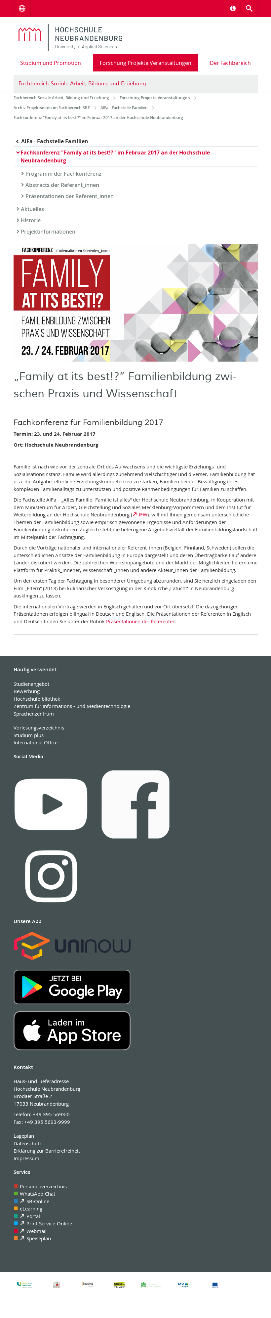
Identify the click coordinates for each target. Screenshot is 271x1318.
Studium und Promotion (50, 62)
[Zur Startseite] (71, 37)
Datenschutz (28, 1143)
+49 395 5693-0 (51, 1114)
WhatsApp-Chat (37, 1193)
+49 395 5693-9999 (47, 1122)
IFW (143, 514)
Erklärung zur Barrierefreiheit (47, 1150)
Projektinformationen (48, 231)
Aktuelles (32, 209)
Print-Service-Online (49, 1223)
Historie (31, 220)
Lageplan (24, 1135)
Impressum (26, 1158)
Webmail (36, 1231)
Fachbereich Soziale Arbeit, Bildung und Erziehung (82, 83)
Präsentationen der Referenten (140, 621)
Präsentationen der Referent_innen (69, 196)
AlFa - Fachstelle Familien (54, 141)
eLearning (31, 1208)
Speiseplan (38, 1238)
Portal (33, 1216)
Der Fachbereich (230, 62)
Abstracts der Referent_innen (62, 185)
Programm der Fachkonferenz (63, 173)
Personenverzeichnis (43, 1186)
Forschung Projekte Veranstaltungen (145, 62)
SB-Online (37, 1201)
